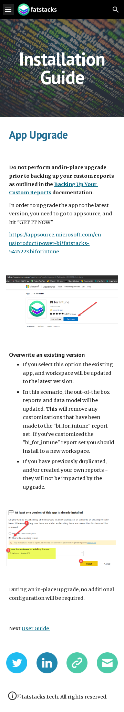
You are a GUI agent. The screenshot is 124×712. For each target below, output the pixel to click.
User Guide (36, 628)
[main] (62, 68)
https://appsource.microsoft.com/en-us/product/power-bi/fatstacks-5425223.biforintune (56, 243)
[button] (8, 9)
